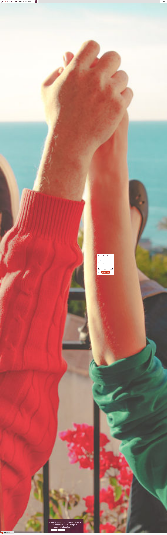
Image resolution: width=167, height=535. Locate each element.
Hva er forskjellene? (54, 529)
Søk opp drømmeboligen (105, 272)
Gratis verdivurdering (61, 529)
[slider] (98, 268)
